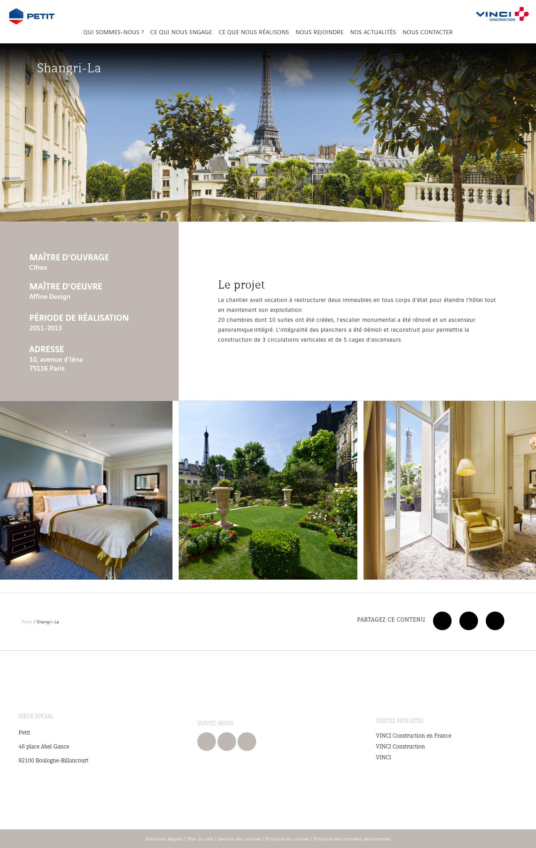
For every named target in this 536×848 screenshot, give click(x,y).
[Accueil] (31, 16)
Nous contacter (428, 32)
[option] (268, 490)
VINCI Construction (400, 746)
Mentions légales (164, 838)
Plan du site (200, 838)
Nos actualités (373, 32)
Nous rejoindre (320, 32)
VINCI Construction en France (413, 735)
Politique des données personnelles (352, 838)
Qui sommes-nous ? (113, 32)
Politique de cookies (287, 838)
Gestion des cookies (239, 838)
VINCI (383, 757)
